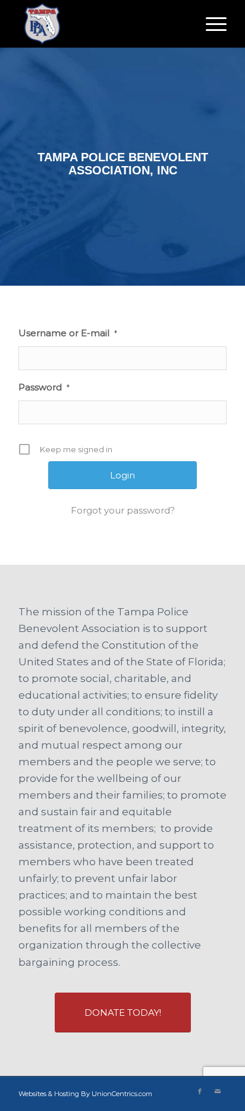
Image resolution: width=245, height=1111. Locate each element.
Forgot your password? (123, 510)
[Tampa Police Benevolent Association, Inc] (101, 24)
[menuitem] (210, 24)
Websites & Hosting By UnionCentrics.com (85, 1094)
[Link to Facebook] (200, 1091)
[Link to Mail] (218, 1091)
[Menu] (210, 24)
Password (44, 387)
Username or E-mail (67, 333)
